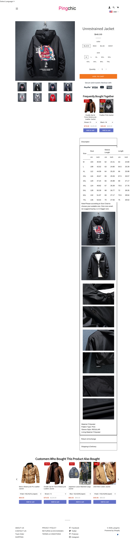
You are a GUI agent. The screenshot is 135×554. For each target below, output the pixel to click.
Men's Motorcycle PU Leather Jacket (29, 488)
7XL (108, 61)
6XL (101, 61)
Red (95, 46)
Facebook (75, 528)
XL (96, 57)
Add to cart (90, 130)
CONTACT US (20, 531)
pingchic (116, 528)
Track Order (19, 534)
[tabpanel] (98, 290)
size (98, 53)
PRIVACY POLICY (49, 528)
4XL (88, 61)
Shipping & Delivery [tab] (88, 446)
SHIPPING (19, 537)
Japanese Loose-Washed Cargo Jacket (80, 488)
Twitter (74, 531)
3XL (109, 57)
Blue (102, 46)
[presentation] (16, 479)
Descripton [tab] (85, 142)
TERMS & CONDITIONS (51, 534)
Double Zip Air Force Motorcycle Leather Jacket (90, 117)
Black (86, 46)
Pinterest (74, 534)
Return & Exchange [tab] (88, 439)
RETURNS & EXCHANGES (52, 531)
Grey (110, 46)
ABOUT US (19, 528)
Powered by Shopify (112, 530)
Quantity (92, 69)
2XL (102, 57)
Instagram (75, 537)
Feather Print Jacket (106, 115)
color (98, 41)
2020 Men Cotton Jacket (101, 487)
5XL (95, 61)
